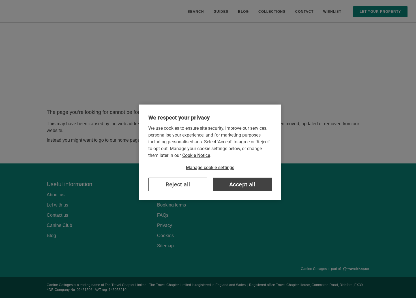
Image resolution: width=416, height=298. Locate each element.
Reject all (178, 184)
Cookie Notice (196, 155)
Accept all (242, 184)
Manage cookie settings (210, 167)
